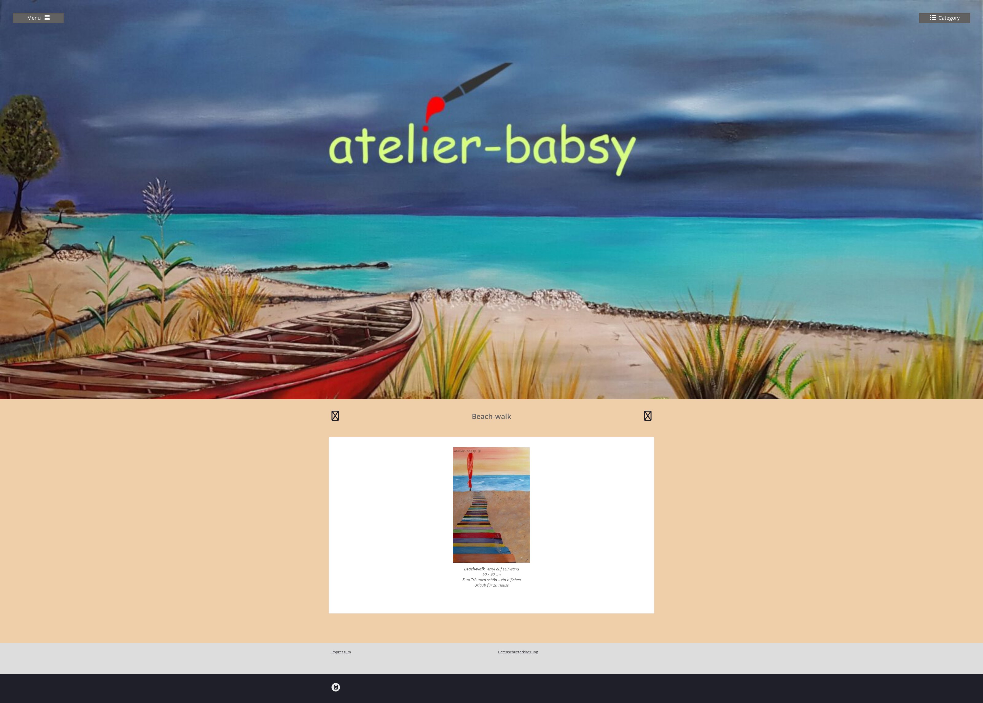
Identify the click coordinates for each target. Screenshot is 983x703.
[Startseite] (336, 687)
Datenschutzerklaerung (518, 652)
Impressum (341, 652)
